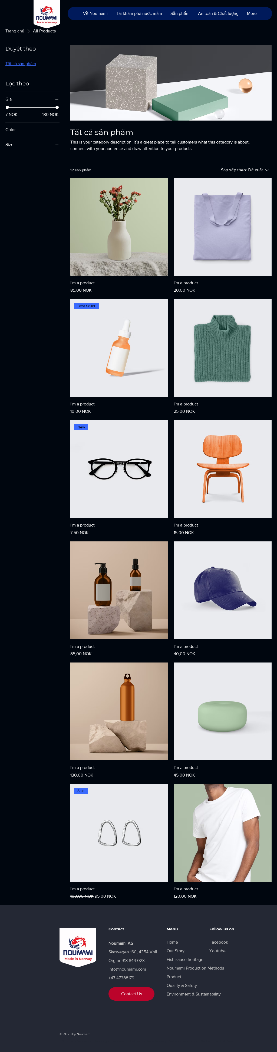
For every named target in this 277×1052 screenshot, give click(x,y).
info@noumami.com (127, 969)
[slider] (7, 107)
